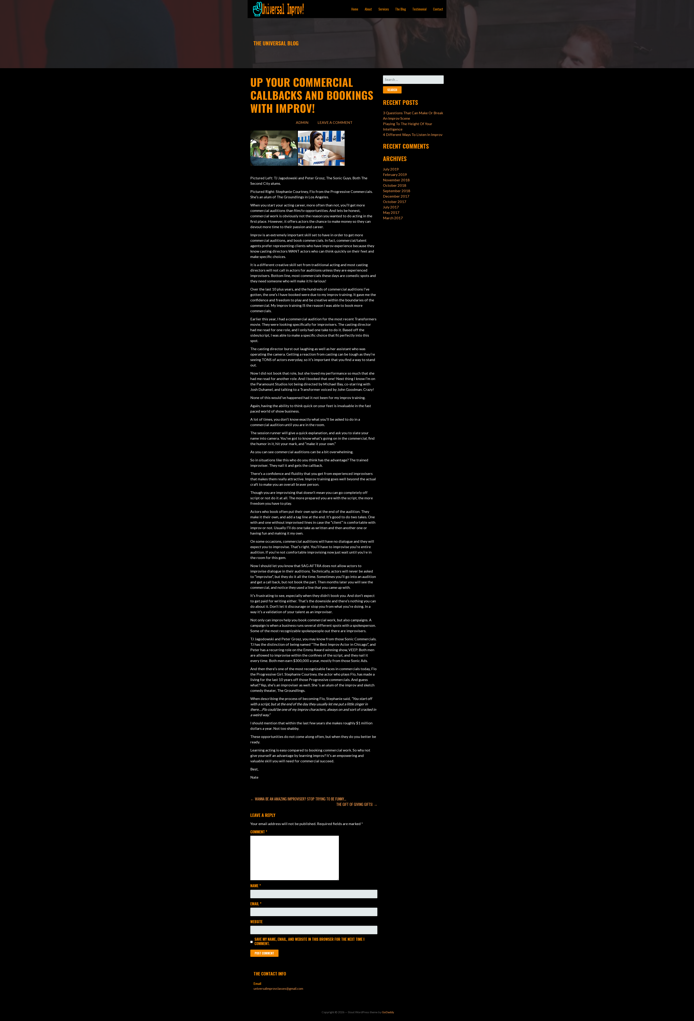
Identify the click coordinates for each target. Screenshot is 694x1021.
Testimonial (419, 9)
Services (383, 9)
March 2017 (393, 218)
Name (255, 885)
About (368, 9)
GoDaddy (388, 1012)
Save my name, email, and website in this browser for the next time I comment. (309, 941)
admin (302, 122)
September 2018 (396, 191)
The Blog (400, 9)
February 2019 (395, 174)
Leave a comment (335, 122)
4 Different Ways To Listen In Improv (412, 134)
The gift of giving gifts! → (356, 804)
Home (354, 9)
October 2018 (394, 185)
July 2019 (391, 169)
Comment (258, 831)
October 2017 (394, 201)
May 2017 (391, 212)
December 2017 (396, 196)
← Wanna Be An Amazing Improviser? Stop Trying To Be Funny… (298, 799)
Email (255, 903)
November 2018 (396, 180)
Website (256, 921)
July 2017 (391, 207)
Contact (438, 9)
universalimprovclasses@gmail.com (278, 988)
